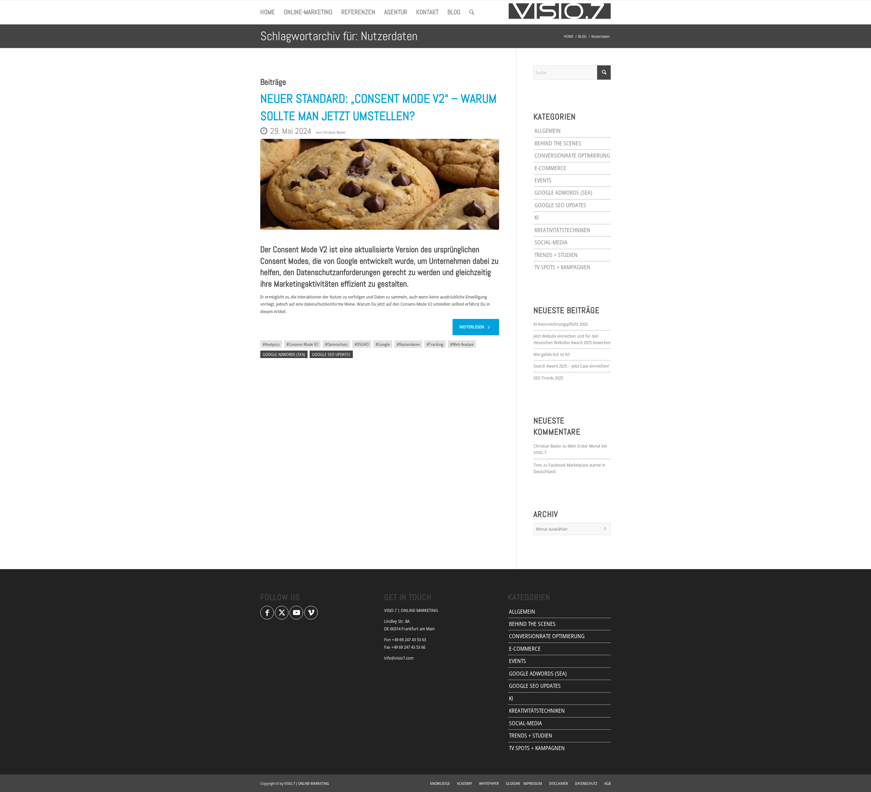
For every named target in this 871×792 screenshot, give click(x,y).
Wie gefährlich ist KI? (551, 354)
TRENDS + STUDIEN (556, 255)
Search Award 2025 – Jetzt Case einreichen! (571, 366)
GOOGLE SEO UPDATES (331, 354)
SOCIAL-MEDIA (551, 242)
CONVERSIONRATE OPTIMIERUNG (572, 155)
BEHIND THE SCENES (558, 143)
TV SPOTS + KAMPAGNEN (562, 267)
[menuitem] (267, 12)
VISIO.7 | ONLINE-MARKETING (306, 783)
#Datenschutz (336, 344)
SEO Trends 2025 (548, 378)
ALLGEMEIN (548, 130)
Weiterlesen (471, 327)
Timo (537, 465)
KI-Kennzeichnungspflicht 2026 (560, 324)
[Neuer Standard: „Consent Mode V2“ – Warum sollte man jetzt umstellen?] (379, 184)
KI (537, 217)
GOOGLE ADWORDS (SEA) (284, 354)
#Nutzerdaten (408, 344)
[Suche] (472, 12)
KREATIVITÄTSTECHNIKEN (562, 230)
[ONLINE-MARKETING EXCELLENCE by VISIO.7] (560, 12)
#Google (383, 344)
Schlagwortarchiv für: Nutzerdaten (338, 36)
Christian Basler (334, 132)
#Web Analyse (462, 344)
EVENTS (543, 180)
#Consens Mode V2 (302, 344)
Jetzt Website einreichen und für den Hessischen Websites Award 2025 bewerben (572, 339)
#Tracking (435, 344)
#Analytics (271, 344)
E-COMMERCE (550, 168)
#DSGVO (362, 344)
